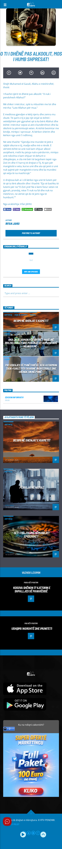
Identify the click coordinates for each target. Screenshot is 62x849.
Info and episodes (31, 271)
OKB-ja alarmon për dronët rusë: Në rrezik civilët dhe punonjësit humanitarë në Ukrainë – (31, 343)
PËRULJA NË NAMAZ (31, 487)
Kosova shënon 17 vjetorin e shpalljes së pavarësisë (31, 589)
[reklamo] (31, 796)
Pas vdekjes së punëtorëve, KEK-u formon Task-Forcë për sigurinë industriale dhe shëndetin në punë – (31, 368)
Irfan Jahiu (12, 223)
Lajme (7, 333)
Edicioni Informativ (14, 397)
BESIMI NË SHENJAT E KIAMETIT (31, 320)
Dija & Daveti (21, 315)
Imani (33, 315)
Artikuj (8, 315)
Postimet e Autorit (31, 233)
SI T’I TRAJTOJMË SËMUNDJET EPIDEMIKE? (31, 534)
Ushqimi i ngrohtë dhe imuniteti (31, 628)
